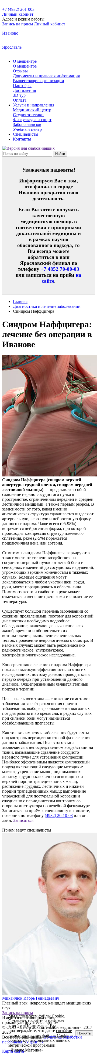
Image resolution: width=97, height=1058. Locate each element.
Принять (84, 1033)
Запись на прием (17, 24)
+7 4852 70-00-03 (60, 269)
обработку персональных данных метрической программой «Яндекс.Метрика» (39, 1045)
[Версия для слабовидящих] (28, 148)
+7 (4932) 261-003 (18, 9)
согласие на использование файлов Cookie (40, 1033)
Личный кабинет (49, 24)
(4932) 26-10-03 (59, 815)
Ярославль (12, 47)
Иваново (10, 33)
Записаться (23, 820)
